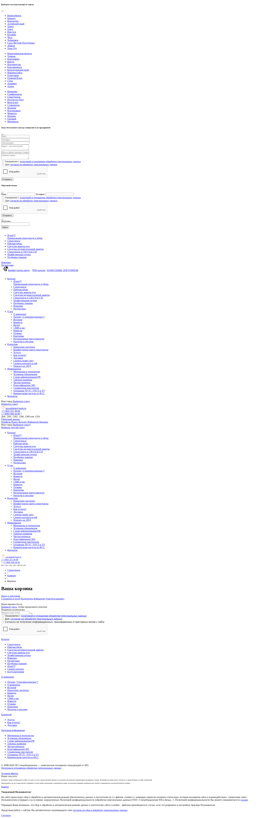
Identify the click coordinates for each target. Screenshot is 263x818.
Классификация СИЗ (18, 749)
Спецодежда (13, 644)
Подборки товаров (17, 663)
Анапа (10, 86)
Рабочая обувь (14, 647)
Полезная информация (13, 730)
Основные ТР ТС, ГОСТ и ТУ (23, 754)
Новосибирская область (19, 53)
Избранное (39, 598)
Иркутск (11, 32)
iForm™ (11, 666)
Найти (5, 227)
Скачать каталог (15, 669)
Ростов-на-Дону (15, 99)
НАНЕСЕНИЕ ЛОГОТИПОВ (62, 270)
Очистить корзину (55, 598)
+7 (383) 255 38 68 (9, 560)
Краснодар (12, 21)
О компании (7, 677)
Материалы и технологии (20, 735)
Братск (10, 61)
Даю (33, 619)
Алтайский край (15, 23)
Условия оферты (9, 773)
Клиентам (6, 714)
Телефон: (40, 194)
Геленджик (13, 75)
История (11, 687)
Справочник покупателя (20, 752)
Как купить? (13, 722)
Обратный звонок (10, 419)
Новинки (6, 262)
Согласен (6, 815)
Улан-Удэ (12, 48)
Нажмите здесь (9, 607)
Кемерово (12, 91)
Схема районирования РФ (21, 741)
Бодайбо (11, 34)
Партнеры (12, 706)
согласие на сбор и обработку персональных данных (100, 810)
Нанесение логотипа (18, 690)
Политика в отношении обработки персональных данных (31, 768)
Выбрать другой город (13, 427)
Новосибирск (14, 15)
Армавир (12, 83)
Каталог (5, 639)
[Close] (2, 11)
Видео (10, 695)
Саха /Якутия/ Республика (21, 43)
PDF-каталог (39, 270)
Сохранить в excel (10, 598)
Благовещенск (14, 67)
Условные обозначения (19, 738)
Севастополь (14, 97)
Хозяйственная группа (19, 655)
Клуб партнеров (15, 671)
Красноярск (13, 59)
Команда (11, 693)
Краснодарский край (18, 70)
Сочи (10, 81)
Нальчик (11, 108)
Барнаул (11, 18)
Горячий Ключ (14, 78)
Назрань (11, 116)
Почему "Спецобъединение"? (22, 682)
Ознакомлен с (46, 616)
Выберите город (21, 401)
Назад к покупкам (10, 596)
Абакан (11, 45)
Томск (10, 26)
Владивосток (14, 64)
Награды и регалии (17, 709)
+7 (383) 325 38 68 (10, 411)
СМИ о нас (13, 698)
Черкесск (12, 113)
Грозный (11, 119)
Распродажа (7, 265)
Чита (9, 37)
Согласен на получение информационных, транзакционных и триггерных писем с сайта (54, 622)
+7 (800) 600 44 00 (10, 413)
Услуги (11, 719)
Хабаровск (12, 40)
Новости (11, 701)
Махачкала (12, 121)
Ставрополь (13, 105)
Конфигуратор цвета (19, 270)
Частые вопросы (15, 746)
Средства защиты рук (18, 652)
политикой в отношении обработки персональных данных (50, 161)
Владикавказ (14, 110)
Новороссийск (14, 72)
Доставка (12, 725)
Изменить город (9, 404)
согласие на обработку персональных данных (33, 164)
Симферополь (14, 94)
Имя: (3, 194)
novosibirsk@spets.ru (15, 408)
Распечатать (27, 598)
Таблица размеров (16, 743)
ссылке (244, 800)
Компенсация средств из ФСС (23, 757)
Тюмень (11, 56)
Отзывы (11, 704)
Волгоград (12, 102)
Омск (10, 29)
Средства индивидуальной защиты (25, 650)
